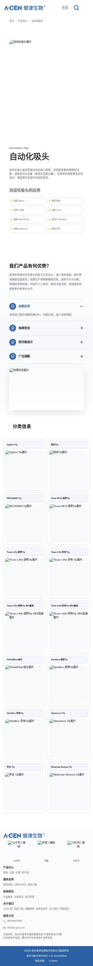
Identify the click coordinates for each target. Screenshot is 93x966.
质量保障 (29, 908)
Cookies (53, 961)
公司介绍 (8, 908)
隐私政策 (39, 961)
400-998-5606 (14, 921)
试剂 (12, 872)
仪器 (18, 872)
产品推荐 (8, 897)
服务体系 (8, 884)
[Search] (76, 7)
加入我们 (54, 908)
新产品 (25, 872)
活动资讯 (19, 897)
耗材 (5, 872)
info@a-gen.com (16, 927)
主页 (11, 21)
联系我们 (64, 908)
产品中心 (22, 21)
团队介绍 (19, 908)
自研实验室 (42, 908)
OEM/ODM (20, 884)
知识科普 (29, 897)
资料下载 (32, 884)
